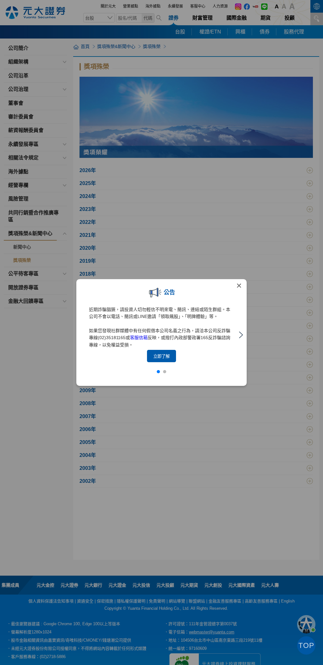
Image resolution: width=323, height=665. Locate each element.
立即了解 (161, 356)
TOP (306, 645)
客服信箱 (139, 337)
